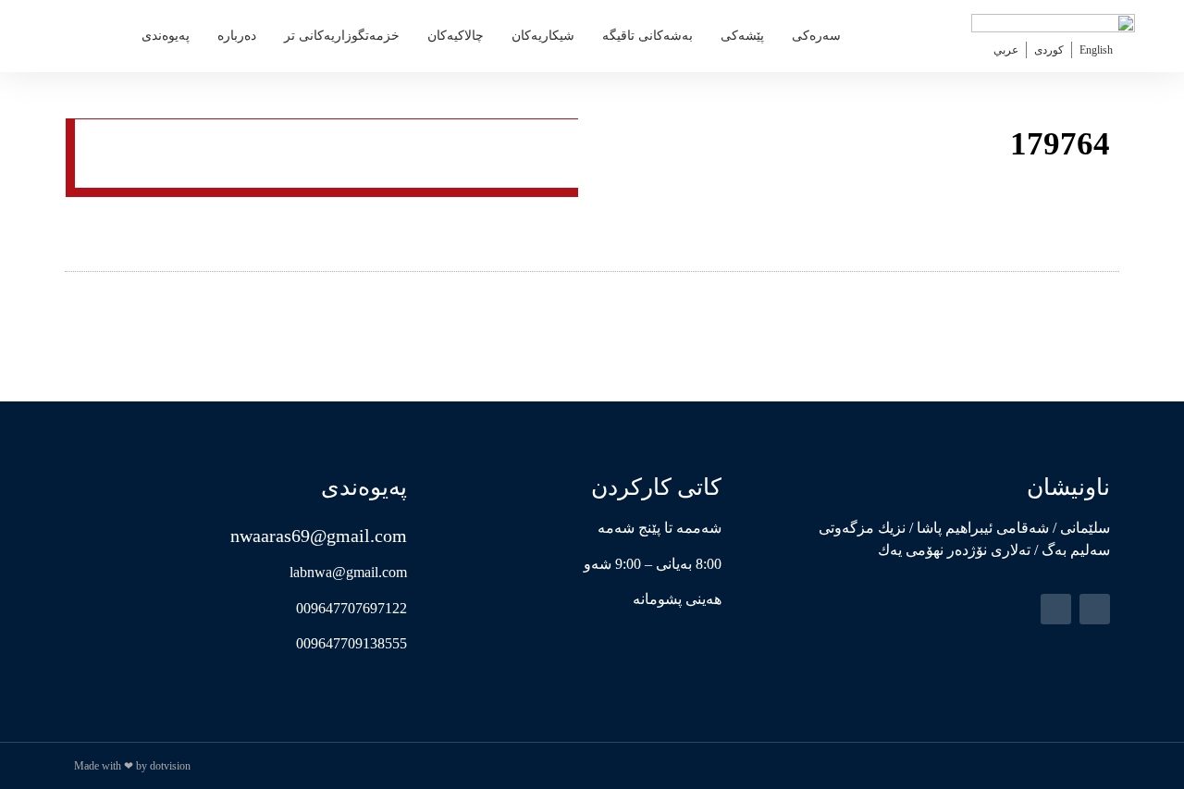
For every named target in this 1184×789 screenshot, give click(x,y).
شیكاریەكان (543, 36)
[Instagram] (1056, 609)
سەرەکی (816, 36)
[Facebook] (1094, 609)
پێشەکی (742, 36)
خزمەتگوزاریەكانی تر (342, 36)
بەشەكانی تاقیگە (647, 36)
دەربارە (236, 36)
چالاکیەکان (455, 36)
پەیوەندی (166, 36)
